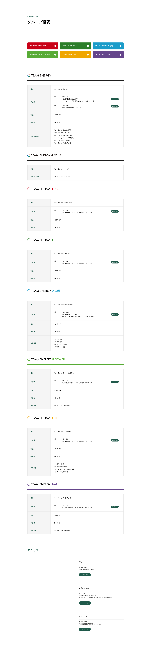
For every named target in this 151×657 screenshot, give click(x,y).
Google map (115, 99)
